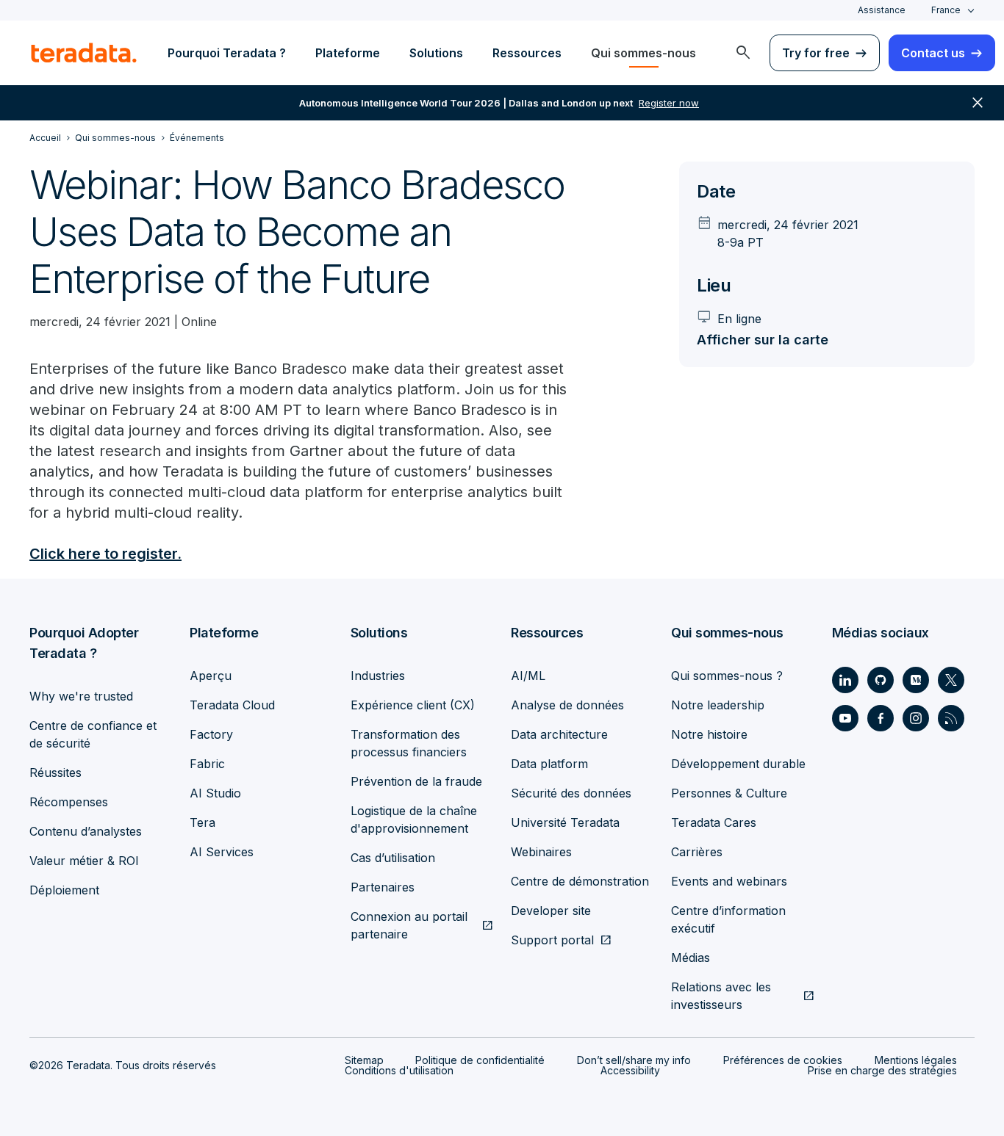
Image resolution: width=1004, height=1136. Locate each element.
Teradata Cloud (232, 705)
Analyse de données (567, 705)
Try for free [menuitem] (816, 53)
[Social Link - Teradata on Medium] (916, 680)
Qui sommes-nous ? (727, 675)
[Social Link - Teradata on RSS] (951, 718)
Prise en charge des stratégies (882, 1070)
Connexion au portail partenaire (409, 925)
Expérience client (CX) (413, 705)
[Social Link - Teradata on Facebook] (880, 718)
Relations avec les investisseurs (721, 996)
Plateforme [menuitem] (347, 53)
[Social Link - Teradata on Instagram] (916, 718)
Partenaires (383, 887)
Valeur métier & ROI (84, 860)
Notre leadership (717, 705)
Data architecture (559, 734)
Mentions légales (916, 1060)
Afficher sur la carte (762, 339)
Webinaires (541, 851)
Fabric (207, 763)
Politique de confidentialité (480, 1060)
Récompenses (68, 802)
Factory (211, 734)
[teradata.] (83, 53)
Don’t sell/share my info (634, 1060)
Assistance (882, 9)
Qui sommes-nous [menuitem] (643, 53)
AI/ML (528, 675)
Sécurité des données (571, 793)
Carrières (696, 851)
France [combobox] (946, 9)
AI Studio (215, 793)
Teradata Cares (713, 822)
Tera (202, 822)
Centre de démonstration (580, 881)
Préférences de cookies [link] (782, 1060)
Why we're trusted (81, 696)
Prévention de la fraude (416, 781)
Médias (690, 957)
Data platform (549, 763)
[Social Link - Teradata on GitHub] (880, 680)
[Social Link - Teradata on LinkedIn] (845, 680)
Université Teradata (565, 822)
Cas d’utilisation (393, 857)
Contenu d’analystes (85, 831)
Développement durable (738, 763)
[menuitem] (743, 52)
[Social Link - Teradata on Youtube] (845, 718)
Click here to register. (105, 553)
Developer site (551, 910)
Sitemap (364, 1060)
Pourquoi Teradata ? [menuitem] (227, 53)
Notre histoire (709, 734)
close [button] (977, 103)
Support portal (552, 940)
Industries (378, 675)
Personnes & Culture (729, 793)
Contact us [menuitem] (933, 53)
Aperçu (211, 675)
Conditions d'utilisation (399, 1070)
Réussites (55, 772)
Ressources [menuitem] (527, 53)
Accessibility (630, 1070)
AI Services (222, 851)
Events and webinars (729, 881)
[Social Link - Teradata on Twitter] (951, 680)
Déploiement (64, 890)
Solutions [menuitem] (436, 53)
